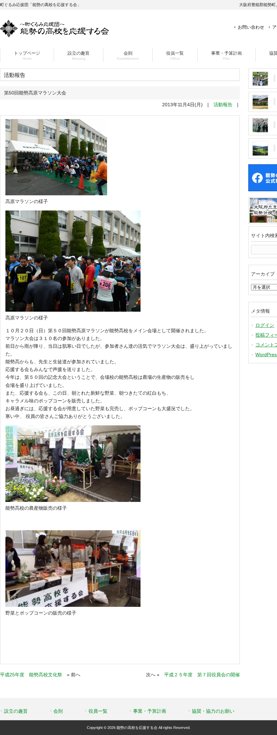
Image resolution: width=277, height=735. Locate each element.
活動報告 (222, 104)
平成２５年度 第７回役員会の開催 (202, 674)
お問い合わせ (251, 27)
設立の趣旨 (16, 711)
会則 (58, 711)
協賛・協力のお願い (213, 711)
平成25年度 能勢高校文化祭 (31, 674)
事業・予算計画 (149, 711)
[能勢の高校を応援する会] (54, 34)
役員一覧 (98, 711)
